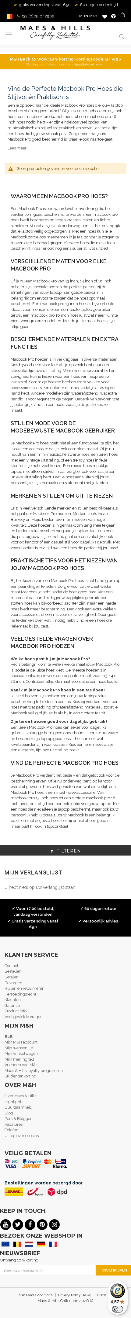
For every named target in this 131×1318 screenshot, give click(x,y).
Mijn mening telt (19, 1059)
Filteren (68, 851)
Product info (16, 1011)
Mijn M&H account (21, 1042)
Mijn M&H (88, 16)
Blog (9, 1113)
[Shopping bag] (123, 16)
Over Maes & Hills (20, 1096)
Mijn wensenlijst (19, 1048)
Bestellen (13, 971)
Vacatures (14, 1124)
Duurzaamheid (18, 1107)
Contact (11, 965)
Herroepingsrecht (20, 994)
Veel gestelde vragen (24, 1016)
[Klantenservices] (113, 16)
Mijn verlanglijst (104, 16)
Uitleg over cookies (22, 1135)
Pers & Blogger (18, 1118)
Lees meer (17, 148)
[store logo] (55, 32)
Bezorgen (13, 983)
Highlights (14, 1101)
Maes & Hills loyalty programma (34, 1070)
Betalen (12, 977)
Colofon (11, 1130)
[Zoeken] (122, 36)
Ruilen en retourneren (24, 988)
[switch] (117, 1309)
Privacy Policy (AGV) (74, 1295)
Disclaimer (105, 1295)
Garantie (12, 1005)
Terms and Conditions (34, 1295)
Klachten (13, 999)
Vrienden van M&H (21, 1064)
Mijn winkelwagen (21, 1053)
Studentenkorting (20, 1076)
